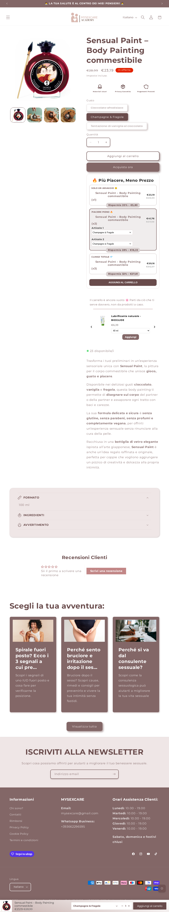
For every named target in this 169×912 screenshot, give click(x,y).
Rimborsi (16, 821)
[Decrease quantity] (122, 906)
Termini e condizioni (24, 840)
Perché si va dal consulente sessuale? (133, 658)
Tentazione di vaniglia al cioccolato (119, 127)
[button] (8, 17)
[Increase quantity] (129, 906)
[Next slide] (154, 327)
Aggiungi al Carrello (123, 282)
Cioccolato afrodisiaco (109, 109)
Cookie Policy (19, 833)
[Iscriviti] (114, 774)
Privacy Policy (19, 827)
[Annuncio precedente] (7, 3)
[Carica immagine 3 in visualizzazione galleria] (51, 115)
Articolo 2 (98, 239)
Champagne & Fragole (107, 117)
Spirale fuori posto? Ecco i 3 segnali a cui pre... (32, 658)
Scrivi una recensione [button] (106, 571)
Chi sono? (16, 808)
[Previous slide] (91, 327)
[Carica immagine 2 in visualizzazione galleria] (34, 115)
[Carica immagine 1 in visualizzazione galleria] (17, 115)
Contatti (15, 814)
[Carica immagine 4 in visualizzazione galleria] (68, 115)
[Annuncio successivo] (162, 3)
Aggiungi (130, 337)
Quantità (92, 134)
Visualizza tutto (84, 726)
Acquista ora (123, 167)
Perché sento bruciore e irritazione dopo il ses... (83, 658)
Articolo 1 (98, 228)
